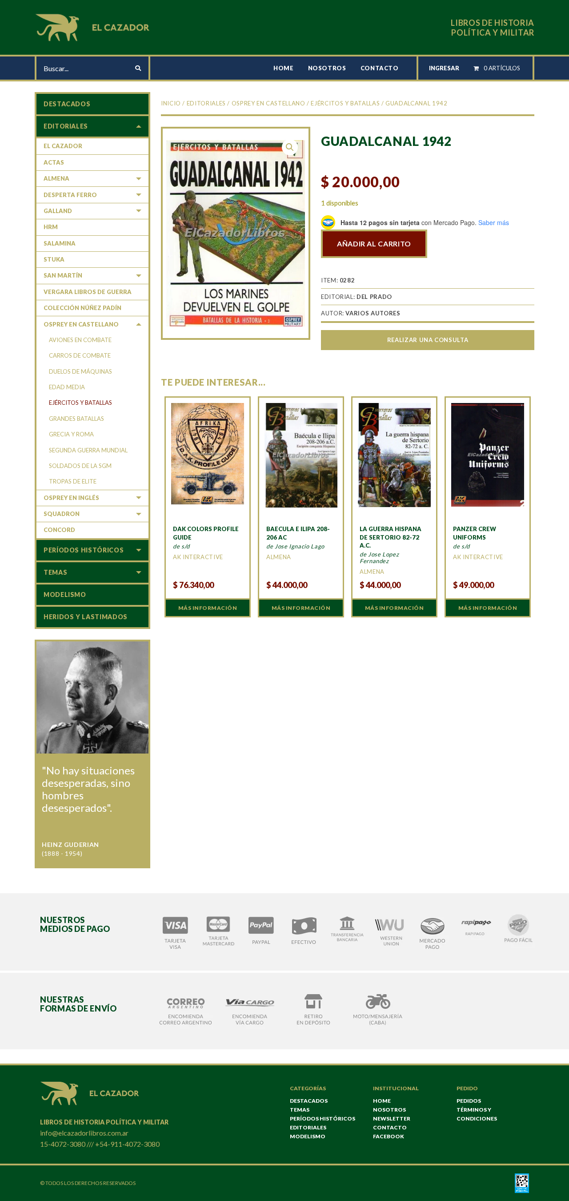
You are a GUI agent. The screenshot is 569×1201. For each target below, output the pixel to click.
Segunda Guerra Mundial (88, 450)
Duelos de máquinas (80, 371)
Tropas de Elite (72, 481)
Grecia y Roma (71, 434)
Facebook (388, 1136)
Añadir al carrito (374, 243)
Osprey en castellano (268, 103)
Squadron (62, 513)
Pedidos (469, 1100)
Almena (56, 178)
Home (283, 68)
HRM (51, 226)
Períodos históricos (84, 550)
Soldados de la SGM (80, 465)
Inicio (171, 103)
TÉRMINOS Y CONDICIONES (477, 1114)
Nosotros (327, 68)
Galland (58, 210)
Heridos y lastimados (86, 617)
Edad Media (67, 387)
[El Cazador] (94, 26)
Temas (55, 572)
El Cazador (63, 145)
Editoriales (206, 103)
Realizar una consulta (427, 339)
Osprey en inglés (71, 497)
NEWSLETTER (391, 1118)
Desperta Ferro (70, 194)
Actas (54, 162)
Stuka (54, 259)
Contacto (380, 68)
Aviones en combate (80, 339)
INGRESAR (444, 68)
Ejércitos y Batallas (345, 103)
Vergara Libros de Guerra (88, 291)
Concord (59, 529)
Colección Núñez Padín (82, 307)
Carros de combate (80, 355)
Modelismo (65, 594)
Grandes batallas (76, 418)
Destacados (67, 104)
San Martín (63, 275)
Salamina (60, 243)
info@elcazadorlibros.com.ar (84, 1132)
